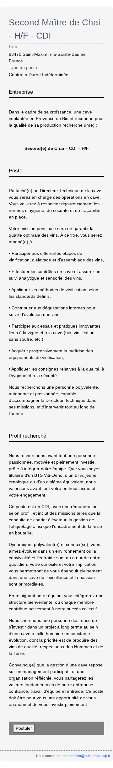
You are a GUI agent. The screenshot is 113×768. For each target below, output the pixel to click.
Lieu (13, 46)
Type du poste (23, 67)
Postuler (24, 728)
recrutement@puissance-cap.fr (86, 756)
